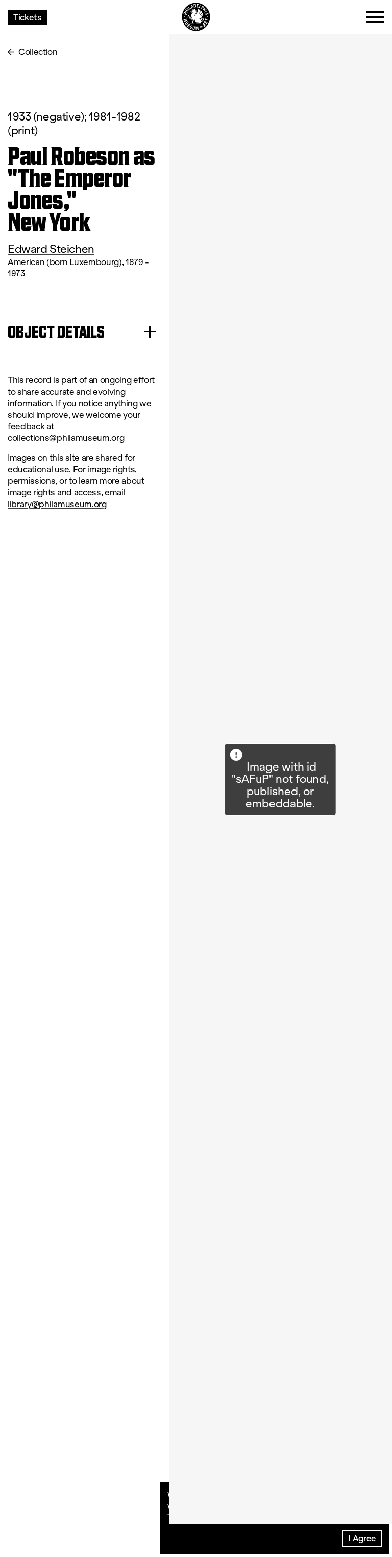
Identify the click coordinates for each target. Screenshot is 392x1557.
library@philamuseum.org (57, 504)
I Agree (362, 1537)
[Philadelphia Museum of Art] (196, 17)
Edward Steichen (51, 249)
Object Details (56, 331)
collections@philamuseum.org (66, 438)
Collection (38, 52)
